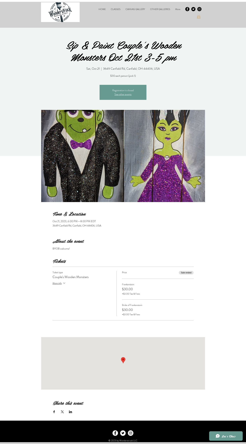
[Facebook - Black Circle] (187, 9)
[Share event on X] (62, 411)
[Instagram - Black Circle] (199, 9)
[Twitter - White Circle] (123, 433)
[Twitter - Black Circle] (193, 9)
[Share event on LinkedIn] (70, 411)
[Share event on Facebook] (54, 411)
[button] (115, 9)
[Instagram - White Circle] (130, 433)
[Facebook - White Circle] (115, 433)
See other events (123, 94)
